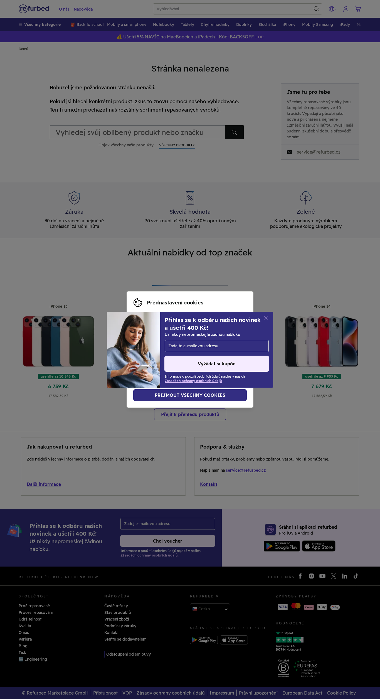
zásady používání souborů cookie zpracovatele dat (182, 355)
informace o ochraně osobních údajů (178, 349)
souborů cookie (167, 343)
